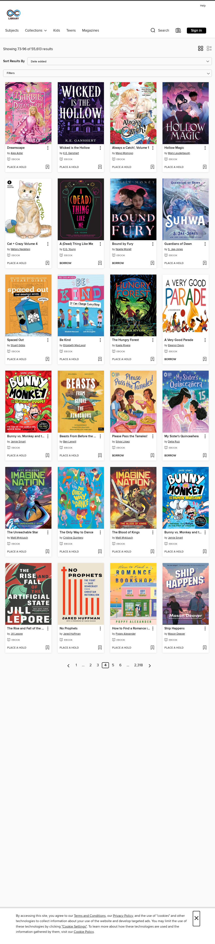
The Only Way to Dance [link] (76, 532)
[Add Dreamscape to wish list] (47, 167)
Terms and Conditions (90, 916)
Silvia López (123, 441)
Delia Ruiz (174, 441)
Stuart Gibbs (18, 345)
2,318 (138, 665)
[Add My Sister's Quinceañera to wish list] (204, 456)
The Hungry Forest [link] (125, 340)
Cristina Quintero (73, 537)
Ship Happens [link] (174, 628)
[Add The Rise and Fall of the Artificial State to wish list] (47, 648)
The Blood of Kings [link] (126, 532)
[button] (159, 31)
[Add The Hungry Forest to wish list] (152, 359)
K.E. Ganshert (71, 153)
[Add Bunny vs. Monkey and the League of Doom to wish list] (47, 456)
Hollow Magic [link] (174, 148)
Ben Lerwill (69, 441)
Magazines (90, 30)
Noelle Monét (123, 249)
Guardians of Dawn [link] (178, 244)
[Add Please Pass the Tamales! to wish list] (152, 456)
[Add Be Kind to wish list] (99, 359)
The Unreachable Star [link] (22, 532)
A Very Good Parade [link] (178, 340)
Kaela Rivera (123, 345)
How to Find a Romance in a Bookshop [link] (131, 628)
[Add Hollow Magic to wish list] (204, 167)
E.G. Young (69, 249)
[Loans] (178, 31)
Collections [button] (34, 30)
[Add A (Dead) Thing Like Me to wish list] (99, 263)
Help (203, 5)
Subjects (12, 30)
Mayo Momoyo (124, 153)
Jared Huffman (72, 634)
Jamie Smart (18, 441)
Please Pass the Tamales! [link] (129, 436)
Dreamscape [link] (16, 148)
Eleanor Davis (176, 345)
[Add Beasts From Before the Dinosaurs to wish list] (99, 456)
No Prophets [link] (68, 628)
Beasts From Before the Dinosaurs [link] (79, 436)
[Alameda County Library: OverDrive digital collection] (13, 14)
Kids (56, 30)
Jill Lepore (17, 634)
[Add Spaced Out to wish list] (47, 359)
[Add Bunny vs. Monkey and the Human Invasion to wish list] (204, 552)
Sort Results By (14, 61)
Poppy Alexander (126, 634)
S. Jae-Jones (175, 249)
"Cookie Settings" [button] (74, 926)
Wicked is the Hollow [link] (75, 148)
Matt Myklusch (19, 537)
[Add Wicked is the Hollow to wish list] (99, 167)
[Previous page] (68, 665)
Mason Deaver (176, 634)
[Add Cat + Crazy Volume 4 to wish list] (47, 263)
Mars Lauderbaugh (179, 153)
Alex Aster (17, 153)
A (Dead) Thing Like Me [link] (76, 244)
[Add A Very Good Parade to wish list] (204, 359)
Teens (71, 30)
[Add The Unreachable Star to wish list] (47, 552)
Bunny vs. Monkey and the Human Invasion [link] (183, 532)
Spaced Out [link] (15, 340)
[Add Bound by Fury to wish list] (152, 263)
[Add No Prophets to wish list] (99, 648)
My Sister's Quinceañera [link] (181, 436)
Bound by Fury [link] (122, 244)
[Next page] (150, 665)
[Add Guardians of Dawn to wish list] (204, 263)
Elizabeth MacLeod (74, 345)
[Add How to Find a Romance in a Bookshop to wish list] (152, 648)
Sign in (196, 30)
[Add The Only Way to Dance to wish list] (99, 552)
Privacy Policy (123, 916)
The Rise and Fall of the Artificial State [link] (26, 628)
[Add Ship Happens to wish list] (204, 648)
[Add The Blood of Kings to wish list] (152, 552)
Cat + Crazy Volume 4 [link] (22, 244)
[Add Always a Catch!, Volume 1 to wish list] (152, 167)
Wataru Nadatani (20, 249)
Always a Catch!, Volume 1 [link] (130, 148)
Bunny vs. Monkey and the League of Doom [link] (26, 436)
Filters (11, 73)
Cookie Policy (84, 932)
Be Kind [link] (65, 340)
